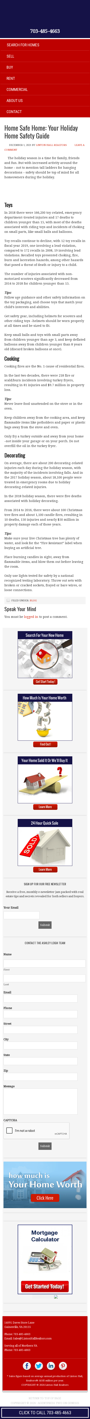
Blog (33, 600)
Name (7, 954)
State (6, 1055)
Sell (10, 56)
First (7, 969)
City (6, 1039)
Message (9, 1086)
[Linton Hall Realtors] (27, 1369)
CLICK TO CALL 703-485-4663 (45, 1412)
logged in (31, 617)
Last (6, 984)
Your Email (10, 907)
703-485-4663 (45, 31)
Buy (10, 67)
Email (7, 992)
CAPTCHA (10, 1120)
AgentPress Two (50, 1403)
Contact (14, 111)
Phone (7, 1008)
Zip (5, 1070)
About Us (15, 100)
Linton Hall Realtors (51, 145)
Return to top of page (45, 1398)
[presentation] (36, 1130)
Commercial (17, 89)
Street (7, 1023)
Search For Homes (23, 45)
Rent (11, 78)
